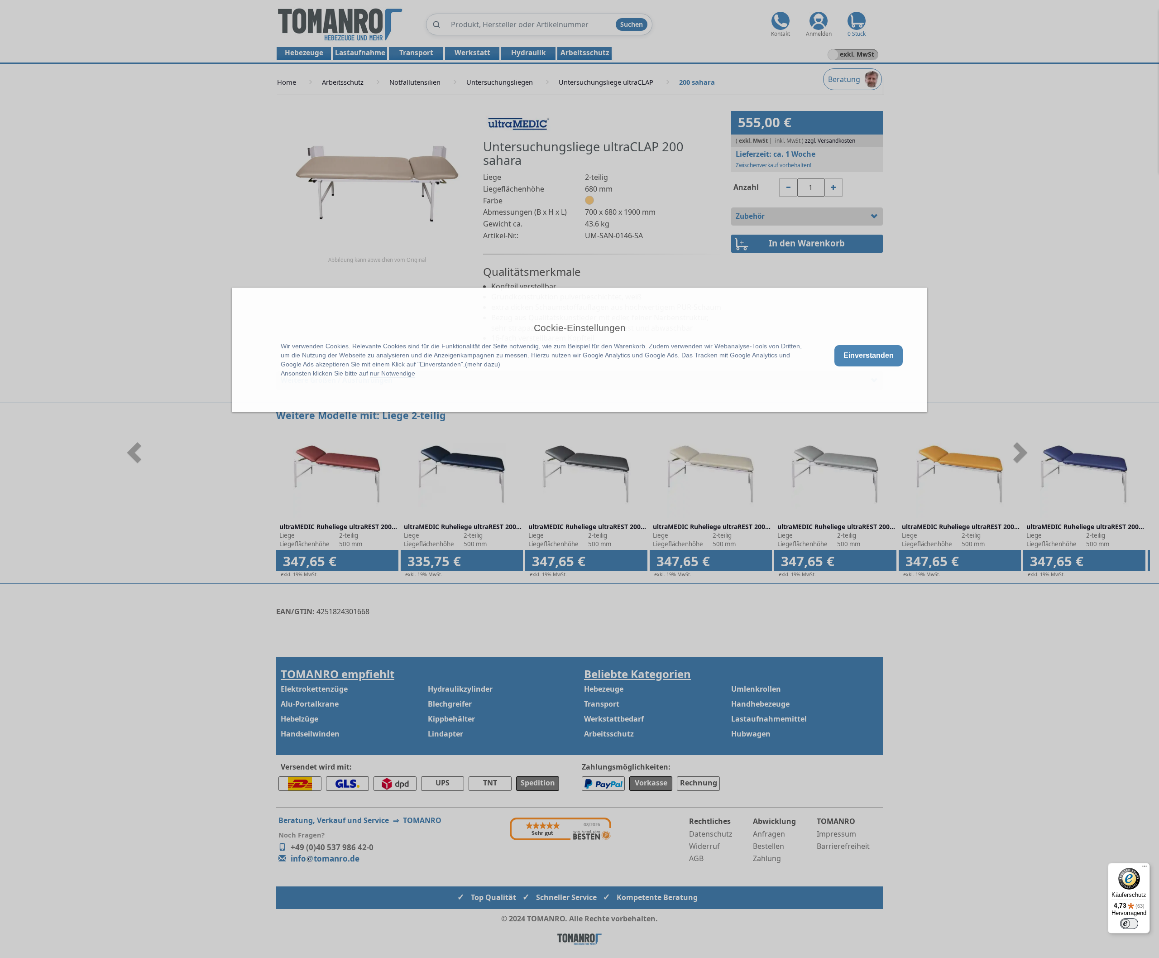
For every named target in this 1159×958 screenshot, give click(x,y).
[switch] (1129, 923)
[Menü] (1144, 868)
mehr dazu (482, 364)
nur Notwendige (392, 373)
